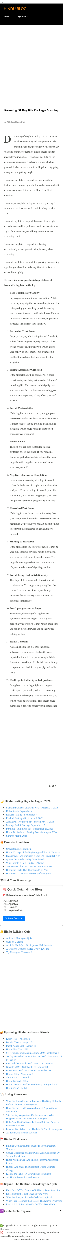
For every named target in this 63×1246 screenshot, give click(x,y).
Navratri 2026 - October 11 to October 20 (27, 1067)
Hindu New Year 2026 (17, 1049)
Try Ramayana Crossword (19, 952)
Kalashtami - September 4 (19, 811)
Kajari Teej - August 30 (18, 1038)
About (7, 17)
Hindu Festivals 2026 (17, 1081)
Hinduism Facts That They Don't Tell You (27, 870)
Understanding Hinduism (18, 848)
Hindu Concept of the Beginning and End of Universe (33, 852)
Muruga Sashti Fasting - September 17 (25, 825)
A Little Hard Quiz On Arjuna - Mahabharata (29, 945)
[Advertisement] (31, 60)
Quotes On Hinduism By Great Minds (25, 859)
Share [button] (52, 786)
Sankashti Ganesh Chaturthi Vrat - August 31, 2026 (32, 807)
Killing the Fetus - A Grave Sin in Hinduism (28, 1173)
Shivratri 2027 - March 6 (18, 1077)
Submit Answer (13, 918)
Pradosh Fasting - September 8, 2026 (24, 818)
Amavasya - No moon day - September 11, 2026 (30, 821)
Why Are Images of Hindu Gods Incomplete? (29, 1197)
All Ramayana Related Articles (21, 1132)
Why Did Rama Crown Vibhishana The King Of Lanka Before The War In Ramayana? (33, 1102)
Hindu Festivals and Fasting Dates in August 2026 (31, 832)
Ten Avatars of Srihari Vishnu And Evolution (29, 866)
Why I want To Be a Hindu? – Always (25, 863)
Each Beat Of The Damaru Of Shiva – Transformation (33, 1190)
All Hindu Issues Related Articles (23, 1177)
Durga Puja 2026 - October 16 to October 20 (28, 1070)
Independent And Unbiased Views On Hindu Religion (33, 855)
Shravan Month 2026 (16, 835)
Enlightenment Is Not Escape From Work (27, 1193)
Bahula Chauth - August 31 (19, 1042)
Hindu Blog (15, 9)
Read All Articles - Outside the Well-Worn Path (30, 1204)
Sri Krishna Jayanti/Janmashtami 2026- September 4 (32, 1052)
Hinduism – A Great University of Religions (28, 873)
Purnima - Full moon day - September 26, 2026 (29, 828)
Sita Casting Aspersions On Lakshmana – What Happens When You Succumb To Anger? (30, 1116)
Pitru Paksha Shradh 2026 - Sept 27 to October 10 (31, 1063)
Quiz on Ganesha (14, 941)
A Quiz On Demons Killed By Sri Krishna (27, 948)
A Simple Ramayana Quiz (19, 938)
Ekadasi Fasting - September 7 (21, 814)
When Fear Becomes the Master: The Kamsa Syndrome (34, 1200)
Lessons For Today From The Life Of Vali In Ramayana (34, 1129)
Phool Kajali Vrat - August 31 (21, 1045)
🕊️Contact (23, 17)
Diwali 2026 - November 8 (19, 1074)
